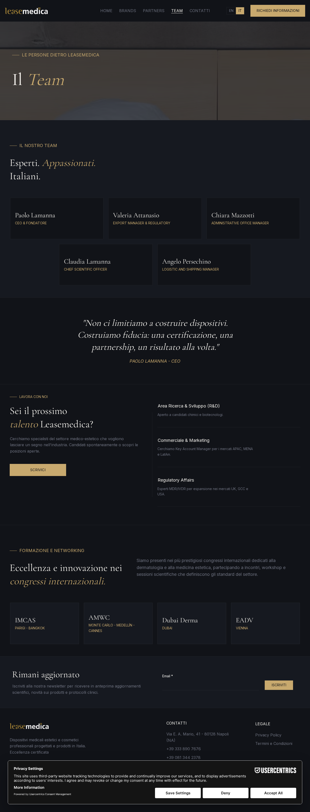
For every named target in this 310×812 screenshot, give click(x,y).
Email (167, 676)
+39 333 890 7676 (183, 748)
